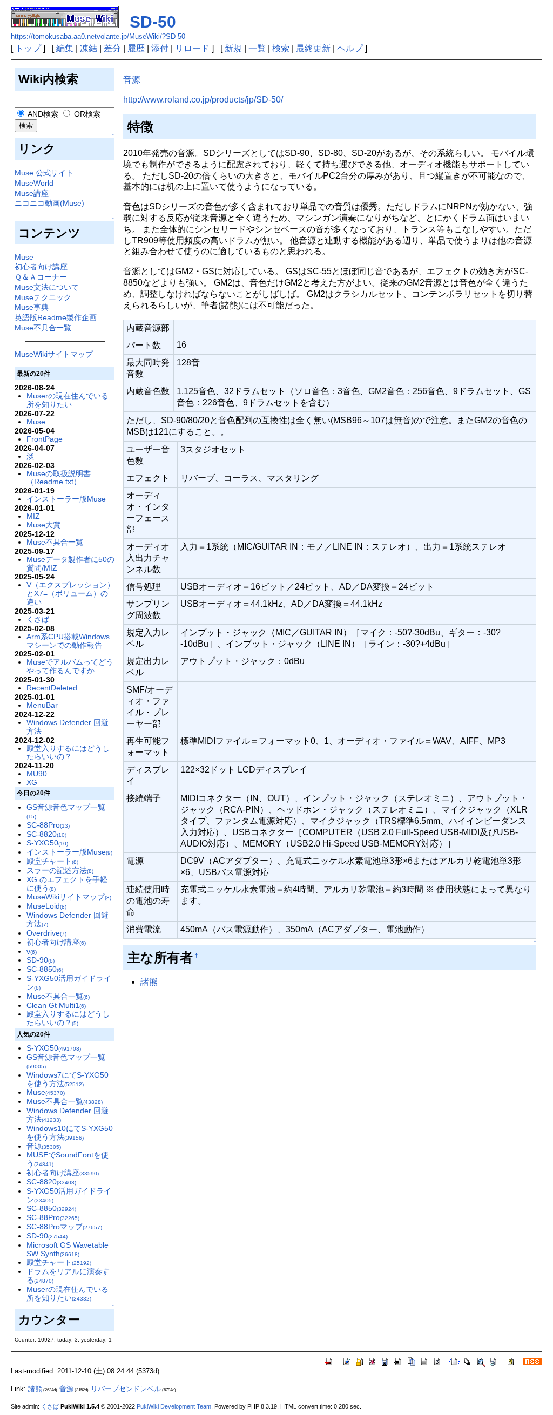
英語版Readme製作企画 (56, 317)
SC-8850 (44, 969)
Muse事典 (32, 307)
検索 (280, 48)
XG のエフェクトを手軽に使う (66, 883)
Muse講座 (32, 193)
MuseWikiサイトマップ (54, 354)
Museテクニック (43, 297)
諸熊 (149, 981)
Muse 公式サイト (44, 172)
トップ (28, 48)
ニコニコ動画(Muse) (49, 203)
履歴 (136, 48)
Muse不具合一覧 (43, 327)
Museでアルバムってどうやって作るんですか (69, 666)
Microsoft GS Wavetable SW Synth (67, 1249)
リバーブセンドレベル (126, 1389)
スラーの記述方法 (59, 870)
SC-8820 (46, 834)
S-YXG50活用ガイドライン (68, 982)
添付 (159, 48)
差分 (112, 48)
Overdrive (46, 933)
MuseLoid (46, 906)
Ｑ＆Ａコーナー (41, 277)
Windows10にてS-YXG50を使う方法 (69, 1132)
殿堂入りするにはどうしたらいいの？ (68, 752)
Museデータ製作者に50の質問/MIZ (70, 563)
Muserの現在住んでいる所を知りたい (67, 400)
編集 (64, 48)
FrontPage (44, 439)
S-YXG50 (47, 842)
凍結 (88, 48)
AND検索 (42, 114)
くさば (37, 619)
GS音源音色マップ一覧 (65, 811)
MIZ (33, 516)
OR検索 (86, 114)
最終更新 (313, 48)
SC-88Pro (48, 825)
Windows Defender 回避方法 (67, 726)
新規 (233, 48)
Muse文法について (47, 287)
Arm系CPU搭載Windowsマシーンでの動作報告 (68, 640)
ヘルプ (350, 48)
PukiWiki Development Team (174, 1406)
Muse (24, 257)
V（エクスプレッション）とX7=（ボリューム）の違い (70, 593)
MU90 (36, 773)
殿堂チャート (52, 861)
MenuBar (42, 705)
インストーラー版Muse (66, 499)
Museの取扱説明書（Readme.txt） (58, 477)
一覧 (257, 48)
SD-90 (40, 960)
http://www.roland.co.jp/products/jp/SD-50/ (203, 99)
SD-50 (153, 22)
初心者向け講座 (41, 266)
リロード (192, 48)
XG (31, 782)
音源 (43, 1146)
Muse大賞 (43, 524)
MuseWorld (34, 183)
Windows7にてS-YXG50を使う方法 (67, 1079)
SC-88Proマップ (64, 1226)
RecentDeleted (51, 687)
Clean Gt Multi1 (56, 1005)
